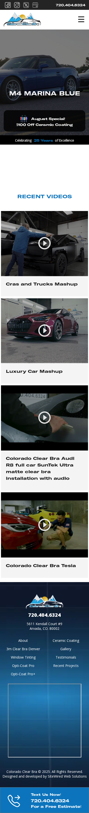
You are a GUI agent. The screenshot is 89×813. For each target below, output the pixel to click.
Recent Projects (66, 665)
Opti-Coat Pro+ (23, 674)
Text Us (44, 800)
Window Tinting (23, 657)
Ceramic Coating (66, 640)
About (23, 640)
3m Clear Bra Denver (23, 649)
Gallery (65, 649)
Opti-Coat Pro (23, 665)
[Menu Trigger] (81, 19)
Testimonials (66, 657)
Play (44, 253)
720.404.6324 (70, 5)
